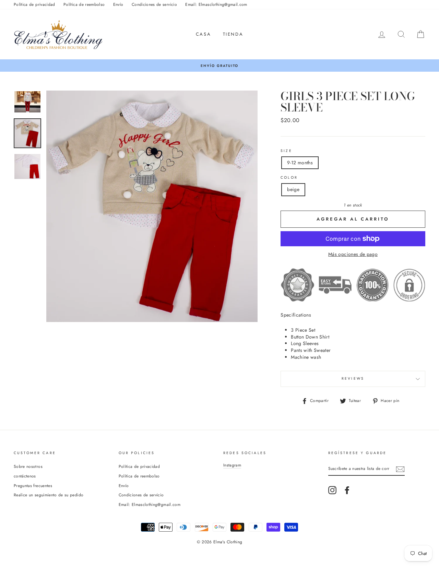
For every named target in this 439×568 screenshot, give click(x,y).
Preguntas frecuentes (33, 485)
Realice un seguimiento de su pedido (48, 495)
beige (293, 189)
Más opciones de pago (353, 254)
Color (289, 177)
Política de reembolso (84, 4)
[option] (219, 66)
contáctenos (25, 476)
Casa (203, 34)
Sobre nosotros (28, 466)
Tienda (233, 34)
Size (286, 151)
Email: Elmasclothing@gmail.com (216, 4)
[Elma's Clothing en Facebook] (347, 490)
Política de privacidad (34, 4)
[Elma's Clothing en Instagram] (332, 490)
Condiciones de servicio (154, 4)
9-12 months (300, 162)
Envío (118, 4)
